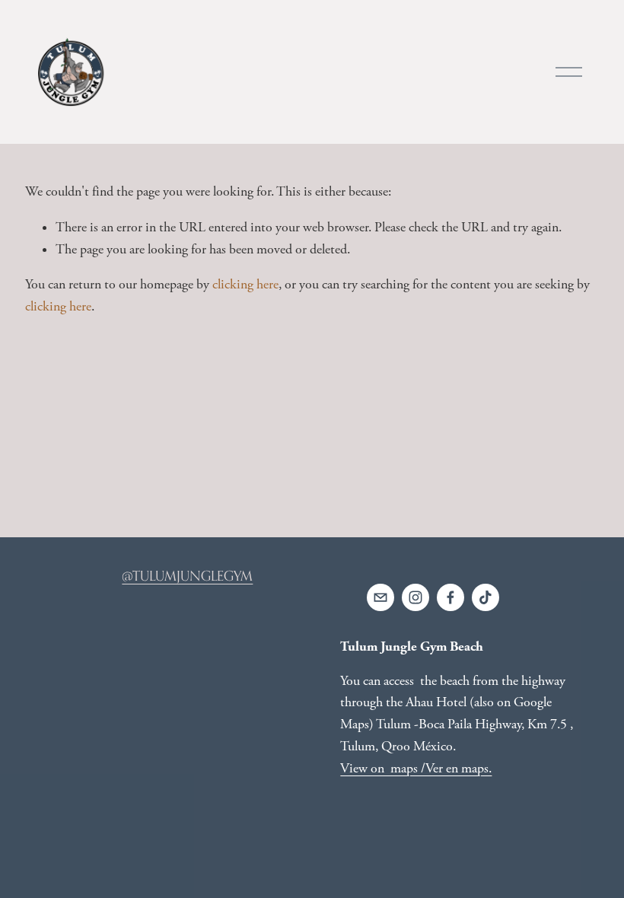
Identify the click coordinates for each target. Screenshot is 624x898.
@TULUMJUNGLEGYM (187, 576)
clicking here (245, 284)
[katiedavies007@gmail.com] (380, 597)
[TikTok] (485, 597)
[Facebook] (450, 597)
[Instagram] (415, 597)
